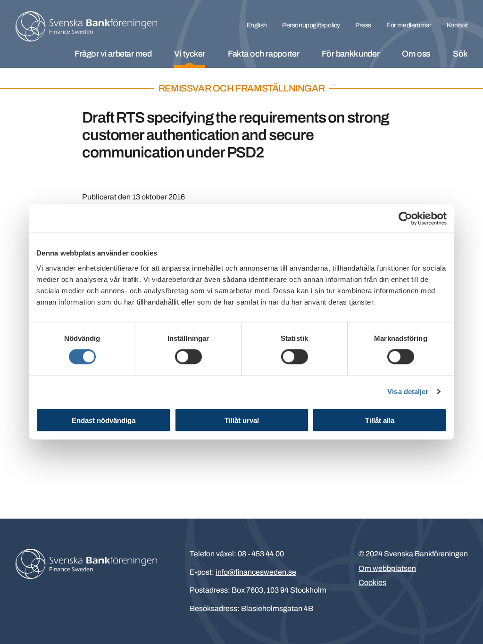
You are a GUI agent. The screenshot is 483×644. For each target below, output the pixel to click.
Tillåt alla (379, 420)
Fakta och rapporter (263, 53)
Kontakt (457, 25)
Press (363, 25)
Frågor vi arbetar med (113, 53)
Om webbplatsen (387, 568)
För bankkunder (350, 53)
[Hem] (86, 26)
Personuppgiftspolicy (311, 25)
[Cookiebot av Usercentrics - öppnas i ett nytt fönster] (405, 219)
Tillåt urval (242, 420)
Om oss (416, 53)
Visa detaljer (407, 392)
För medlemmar (409, 25)
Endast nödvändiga (103, 420)
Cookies (372, 582)
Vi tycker (189, 53)
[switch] (188, 356)
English (257, 25)
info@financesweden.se (256, 572)
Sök (460, 53)
